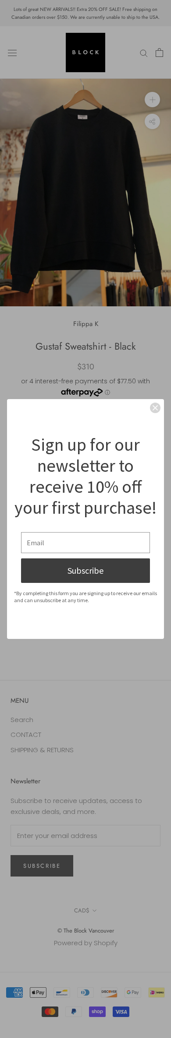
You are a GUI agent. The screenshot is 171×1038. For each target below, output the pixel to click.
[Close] (155, 408)
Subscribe (85, 570)
